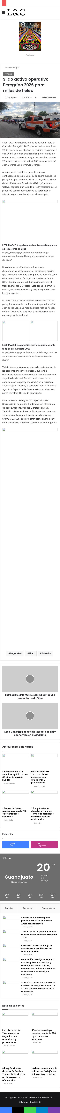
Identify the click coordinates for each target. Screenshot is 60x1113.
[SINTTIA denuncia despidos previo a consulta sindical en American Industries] (11, 921)
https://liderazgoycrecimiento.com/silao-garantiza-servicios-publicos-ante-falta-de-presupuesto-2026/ (29, 356)
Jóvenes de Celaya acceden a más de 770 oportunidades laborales (14, 812)
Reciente (27, 908)
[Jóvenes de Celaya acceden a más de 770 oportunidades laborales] (15, 798)
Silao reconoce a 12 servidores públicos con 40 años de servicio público (15, 775)
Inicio (7, 67)
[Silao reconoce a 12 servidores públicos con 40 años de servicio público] (15, 761)
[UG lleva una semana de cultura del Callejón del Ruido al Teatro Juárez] (45, 1058)
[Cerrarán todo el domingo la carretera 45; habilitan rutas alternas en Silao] (11, 949)
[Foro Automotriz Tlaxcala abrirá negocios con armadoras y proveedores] (44, 761)
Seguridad (16, 653)
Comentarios (48, 908)
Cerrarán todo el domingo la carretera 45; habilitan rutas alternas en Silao (36, 948)
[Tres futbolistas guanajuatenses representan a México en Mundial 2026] (11, 935)
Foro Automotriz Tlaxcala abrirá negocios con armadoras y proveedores (40, 777)
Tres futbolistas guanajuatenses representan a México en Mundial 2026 (39, 934)
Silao (31, 653)
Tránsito (46, 653)
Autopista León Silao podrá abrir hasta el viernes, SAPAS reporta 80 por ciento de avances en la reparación (38, 987)
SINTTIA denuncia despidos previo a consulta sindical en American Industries (36, 920)
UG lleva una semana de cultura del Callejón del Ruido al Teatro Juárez (44, 1071)
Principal (15, 67)
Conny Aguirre (10, 97)
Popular (9, 908)
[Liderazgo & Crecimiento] (16, 12)
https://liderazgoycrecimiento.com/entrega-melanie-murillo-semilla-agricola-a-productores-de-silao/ (28, 256)
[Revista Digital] (30, 36)
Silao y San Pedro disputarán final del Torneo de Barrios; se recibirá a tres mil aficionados (42, 814)
